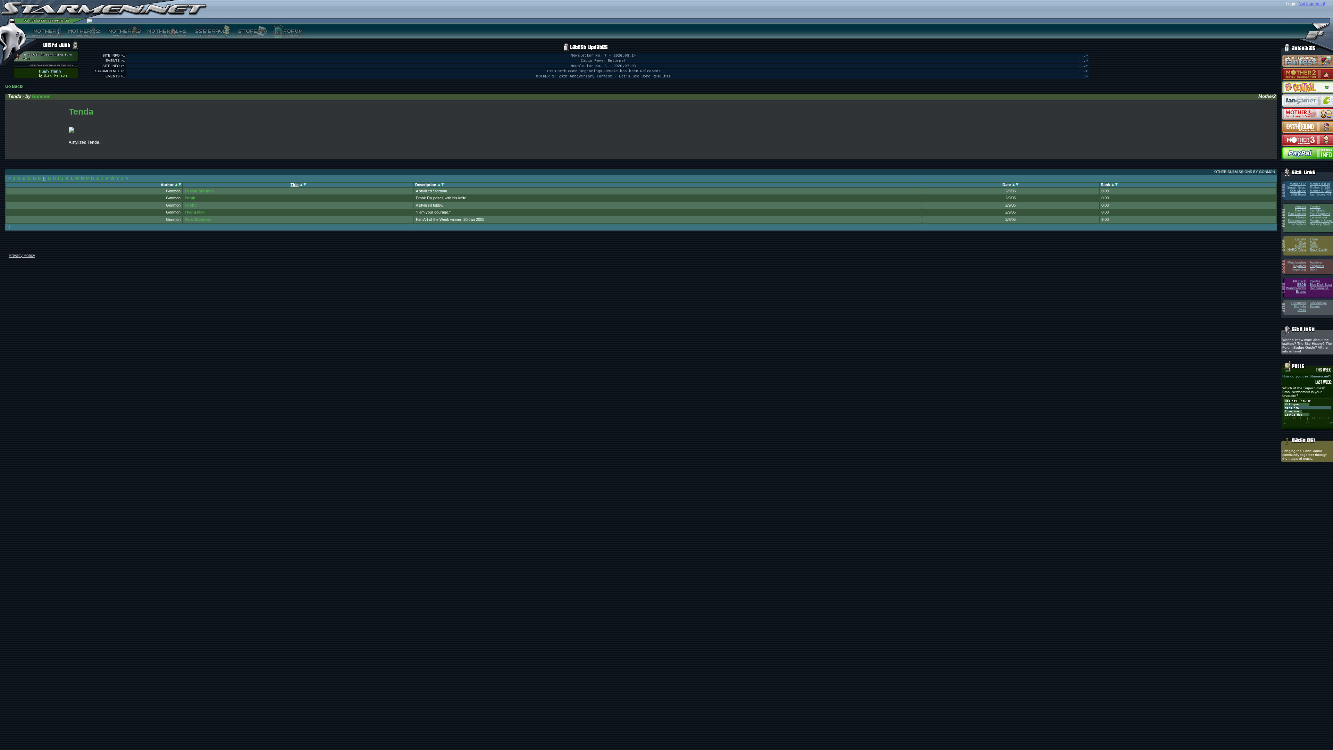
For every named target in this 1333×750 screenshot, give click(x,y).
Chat (1302, 242)
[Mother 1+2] (166, 31)
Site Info (1300, 306)
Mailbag (1300, 246)
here (1296, 351)
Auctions (1316, 262)
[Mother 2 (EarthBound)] (83, 31)
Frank (190, 198)
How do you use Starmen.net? (1306, 376)
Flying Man (195, 212)
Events (1301, 291)
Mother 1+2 (1298, 184)
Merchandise (1297, 262)
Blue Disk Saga (1321, 284)
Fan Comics (1297, 214)
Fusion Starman (199, 191)
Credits (1315, 281)
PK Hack (1299, 281)
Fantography (1297, 221)
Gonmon (41, 96)
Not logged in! (1312, 3)
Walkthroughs (1296, 288)
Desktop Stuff (1320, 224)
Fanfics (1315, 207)
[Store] (249, 31)
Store (1313, 269)
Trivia (1314, 239)
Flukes (1301, 217)
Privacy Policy (22, 255)
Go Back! (14, 86)
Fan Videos (1298, 224)
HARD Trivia (1297, 249)
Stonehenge (1318, 303)
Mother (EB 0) (1320, 184)
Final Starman (197, 219)
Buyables (1299, 266)
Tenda (81, 111)
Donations (1298, 303)
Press (1302, 310)
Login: (1292, 3)
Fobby (190, 205)
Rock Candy (1319, 249)
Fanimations (1318, 217)
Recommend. (1319, 288)
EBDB (1301, 284)
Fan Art (1300, 210)
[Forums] (287, 31)
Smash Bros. (1296, 187)
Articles (1300, 207)
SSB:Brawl (1298, 194)
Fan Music (1317, 210)
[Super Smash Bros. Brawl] (211, 31)
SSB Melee (1298, 191)
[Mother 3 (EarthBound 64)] (122, 31)
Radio (1314, 246)
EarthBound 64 (1320, 194)
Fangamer (1317, 266)
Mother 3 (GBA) (1321, 191)
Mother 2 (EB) (1320, 187)
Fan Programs (1320, 214)
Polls (1313, 242)
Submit (1315, 306)
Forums (1300, 239)
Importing (1299, 269)
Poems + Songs (1321, 221)
